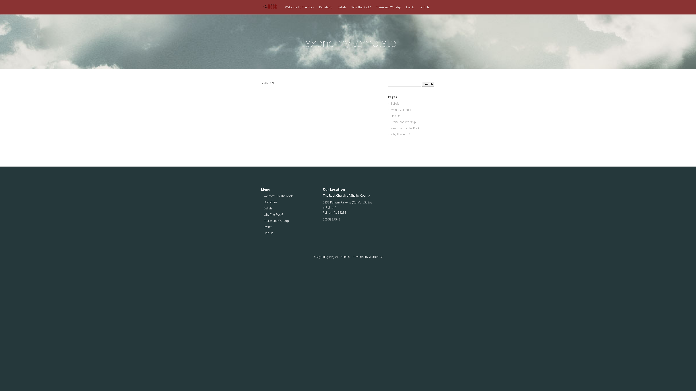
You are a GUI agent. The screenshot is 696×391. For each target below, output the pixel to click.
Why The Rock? (361, 7)
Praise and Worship (388, 7)
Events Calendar (401, 110)
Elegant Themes (339, 257)
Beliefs (342, 7)
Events (410, 7)
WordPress (376, 257)
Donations (326, 7)
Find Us (424, 7)
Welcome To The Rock (299, 7)
